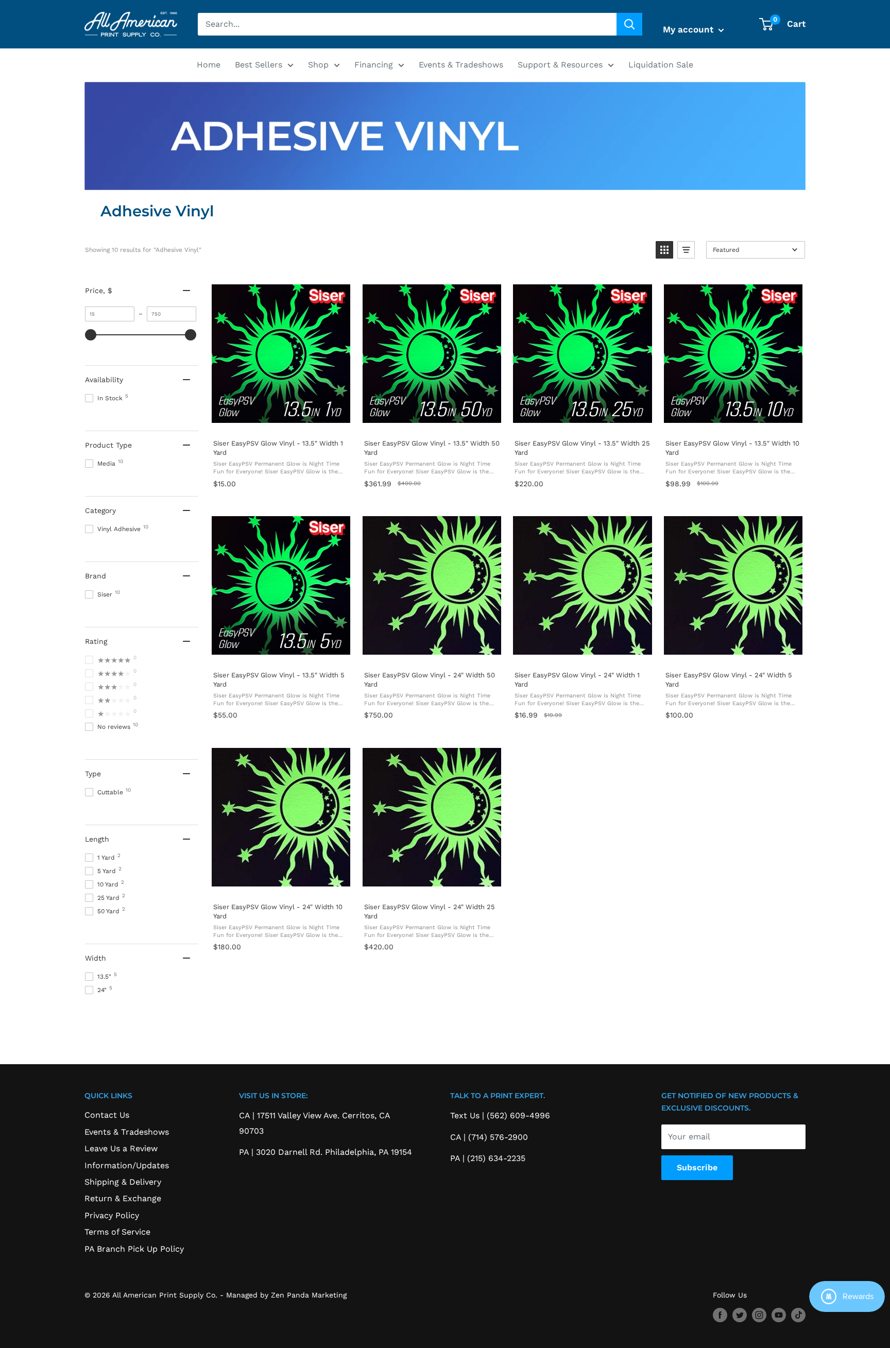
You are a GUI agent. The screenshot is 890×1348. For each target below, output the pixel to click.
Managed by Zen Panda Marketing (286, 1295)
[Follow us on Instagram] (759, 1314)
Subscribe (697, 1167)
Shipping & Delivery (122, 1182)
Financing (373, 65)
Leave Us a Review (121, 1148)
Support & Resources (560, 65)
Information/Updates (126, 1165)
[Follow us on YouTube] (779, 1314)
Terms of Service (117, 1232)
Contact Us (106, 1115)
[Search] (629, 24)
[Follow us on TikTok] (798, 1314)
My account (689, 29)
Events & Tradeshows (461, 65)
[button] (664, 250)
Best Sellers (258, 65)
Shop (318, 65)
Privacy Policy (111, 1215)
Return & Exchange (122, 1198)
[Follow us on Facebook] (720, 1314)
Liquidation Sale (660, 65)
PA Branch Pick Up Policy (134, 1249)
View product (280, 420)
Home (208, 65)
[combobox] (407, 24)
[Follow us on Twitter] (739, 1314)
